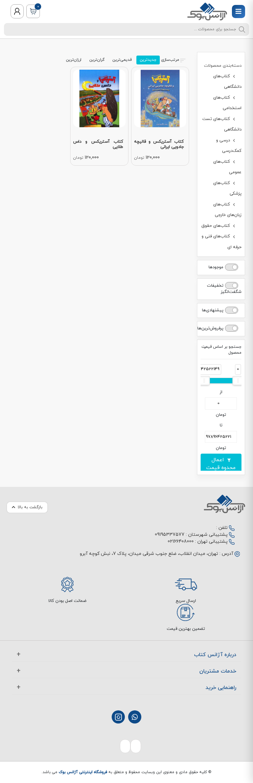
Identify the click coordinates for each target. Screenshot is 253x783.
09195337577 (169, 535)
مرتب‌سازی (170, 59)
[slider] (237, 380)
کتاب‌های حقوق (216, 226)
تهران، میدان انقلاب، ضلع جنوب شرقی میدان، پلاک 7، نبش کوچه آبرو (149, 554)
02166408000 (181, 541)
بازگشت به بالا (30, 507)
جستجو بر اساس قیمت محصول (221, 349)
